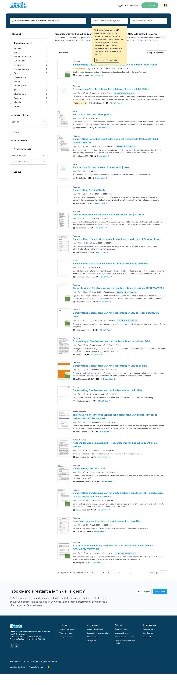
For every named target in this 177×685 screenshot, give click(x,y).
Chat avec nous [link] (92, 637)
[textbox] (109, 20)
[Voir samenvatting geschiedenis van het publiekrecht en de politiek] (111, 526)
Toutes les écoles (149, 629)
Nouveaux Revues (149, 637)
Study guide (91, 641)
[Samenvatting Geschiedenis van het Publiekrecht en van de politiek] (63, 370)
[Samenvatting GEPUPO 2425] (63, 473)
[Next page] (130, 572)
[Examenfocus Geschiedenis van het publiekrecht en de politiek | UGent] (63, 94)
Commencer (160, 591)
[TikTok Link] (17, 646)
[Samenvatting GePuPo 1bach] (63, 195)
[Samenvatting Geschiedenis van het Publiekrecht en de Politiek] (63, 395)
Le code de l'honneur (122, 633)
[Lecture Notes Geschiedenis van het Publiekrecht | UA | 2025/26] (63, 219)
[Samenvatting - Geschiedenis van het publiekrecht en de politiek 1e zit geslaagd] (63, 244)
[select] (156, 52)
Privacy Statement (36, 667)
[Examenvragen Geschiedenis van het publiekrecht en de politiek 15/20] (63, 346)
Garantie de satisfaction (95, 629)
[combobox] (109, 21)
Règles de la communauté (124, 637)
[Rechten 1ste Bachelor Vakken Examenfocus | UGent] (63, 171)
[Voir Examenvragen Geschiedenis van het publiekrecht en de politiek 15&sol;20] (111, 346)
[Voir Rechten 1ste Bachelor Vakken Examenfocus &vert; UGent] (111, 171)
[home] (18, 5)
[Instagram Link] (12, 646)
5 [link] (114, 573)
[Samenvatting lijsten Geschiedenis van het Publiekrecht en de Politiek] (63, 267)
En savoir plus (144, 591)
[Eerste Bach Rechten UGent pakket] (63, 118)
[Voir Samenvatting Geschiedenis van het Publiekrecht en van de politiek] (111, 370)
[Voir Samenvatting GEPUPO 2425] (111, 473)
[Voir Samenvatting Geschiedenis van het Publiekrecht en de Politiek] (111, 395)
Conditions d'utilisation (18, 667)
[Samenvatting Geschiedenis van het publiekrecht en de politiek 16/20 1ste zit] (63, 69)
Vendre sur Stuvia (65, 633)
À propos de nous (65, 637)
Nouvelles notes (148, 633)
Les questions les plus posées (98, 633)
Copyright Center (121, 629)
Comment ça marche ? (67, 629)
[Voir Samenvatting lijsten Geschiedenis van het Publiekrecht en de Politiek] (111, 268)
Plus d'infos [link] (95, 75)
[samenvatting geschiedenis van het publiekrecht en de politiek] (63, 526)
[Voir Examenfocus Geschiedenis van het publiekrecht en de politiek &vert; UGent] (111, 94)
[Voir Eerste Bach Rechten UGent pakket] (111, 119)
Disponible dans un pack (123, 93)
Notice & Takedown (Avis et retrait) (125, 642)
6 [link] (119, 573)
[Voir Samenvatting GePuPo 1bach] (111, 195)
